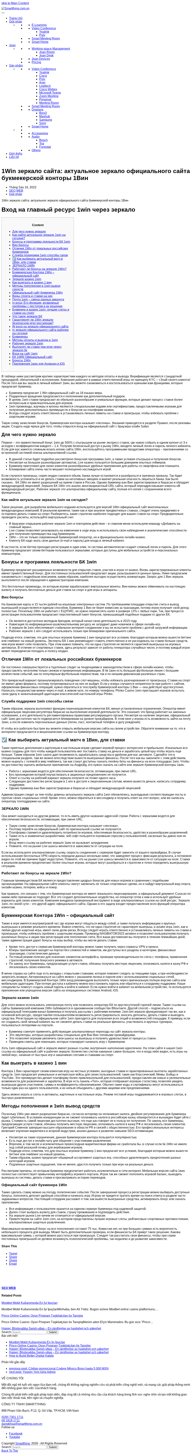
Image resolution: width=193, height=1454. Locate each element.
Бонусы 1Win (21, 360)
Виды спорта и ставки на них (32, 296)
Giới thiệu (15, 153)
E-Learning (39, 25)
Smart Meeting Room (46, 38)
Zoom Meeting (48, 96)
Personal (45, 99)
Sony (42, 123)
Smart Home (40, 41)
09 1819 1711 (11, 1420)
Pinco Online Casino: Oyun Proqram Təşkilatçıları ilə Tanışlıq (42, 1315)
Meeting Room (49, 102)
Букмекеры (20, 336)
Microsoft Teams (50, 92)
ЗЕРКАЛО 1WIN (23, 265)
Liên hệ (14, 157)
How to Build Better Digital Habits (31, 1355)
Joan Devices (41, 58)
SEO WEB (16, 190)
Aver (42, 82)
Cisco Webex (48, 89)
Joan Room (47, 52)
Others (36, 150)
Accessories (40, 133)
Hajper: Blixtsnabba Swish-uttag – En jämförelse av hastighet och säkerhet (51, 1328)
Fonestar (45, 146)
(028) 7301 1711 (12, 1417)
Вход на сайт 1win (25, 353)
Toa (41, 143)
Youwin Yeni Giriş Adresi (32, 1371)
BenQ (43, 113)
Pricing (36, 62)
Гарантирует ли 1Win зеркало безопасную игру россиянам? (33, 321)
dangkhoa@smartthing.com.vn (22, 1423)
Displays (37, 109)
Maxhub (44, 116)
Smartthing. (23, 1443)
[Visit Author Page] (8, 1280)
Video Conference (44, 28)
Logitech (45, 85)
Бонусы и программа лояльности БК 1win (41, 241)
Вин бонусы (20, 245)
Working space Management (51, 48)
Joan (12, 45)
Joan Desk (46, 55)
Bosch (43, 140)
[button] (13, 1253)
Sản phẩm (16, 65)
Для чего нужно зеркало (29, 231)
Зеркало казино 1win (26, 279)
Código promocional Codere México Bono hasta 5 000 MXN (59, 1368)
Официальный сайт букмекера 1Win (37, 292)
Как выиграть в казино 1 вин (32, 282)
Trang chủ (15, 18)
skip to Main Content (15, 3)
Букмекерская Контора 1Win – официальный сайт (33, 274)
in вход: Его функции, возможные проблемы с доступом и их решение (37, 304)
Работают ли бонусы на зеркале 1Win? (39, 269)
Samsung (45, 119)
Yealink (44, 31)
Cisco (43, 75)
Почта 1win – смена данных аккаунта (38, 299)
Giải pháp (15, 21)
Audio (36, 136)
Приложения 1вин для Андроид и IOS (38, 363)
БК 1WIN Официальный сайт (32, 357)
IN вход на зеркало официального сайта (40, 326)
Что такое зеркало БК (27, 316)
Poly (42, 35)
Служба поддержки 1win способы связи (40, 255)
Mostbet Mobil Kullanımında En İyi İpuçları (29, 1302)
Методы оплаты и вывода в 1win (35, 340)
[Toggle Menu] (3, 12)
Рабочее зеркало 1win (27, 343)
